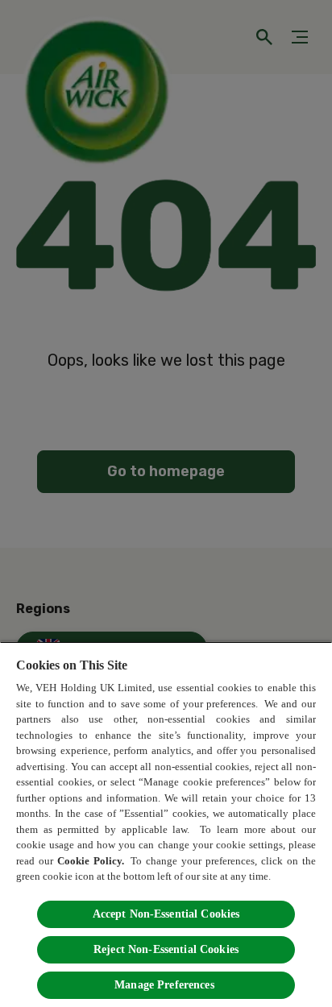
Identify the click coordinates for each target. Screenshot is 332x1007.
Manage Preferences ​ (166, 985)
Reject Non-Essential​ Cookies (166, 949)
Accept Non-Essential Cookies (166, 914)
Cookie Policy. (92, 861)
